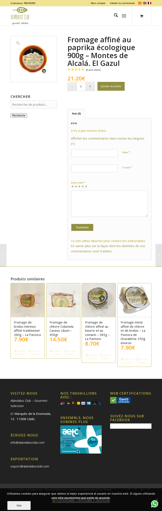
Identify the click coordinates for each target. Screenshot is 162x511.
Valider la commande (122, 3)
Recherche (18, 115)
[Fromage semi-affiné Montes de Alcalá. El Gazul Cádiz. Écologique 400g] (158, 255)
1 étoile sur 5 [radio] (72, 186)
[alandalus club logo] (20, 15)
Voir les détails (35, 352)
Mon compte (98, 3)
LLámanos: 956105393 (23, 3)
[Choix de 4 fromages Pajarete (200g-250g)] (3, 255)
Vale (19, 505)
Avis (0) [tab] (76, 113)
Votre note (78, 182)
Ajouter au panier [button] (20, 352)
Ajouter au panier (111, 86)
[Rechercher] (114, 15)
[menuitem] (98, 3)
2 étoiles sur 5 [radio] (74, 186)
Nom (126, 152)
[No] (157, 500)
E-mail (127, 167)
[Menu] (124, 15)
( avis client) (93, 69)
